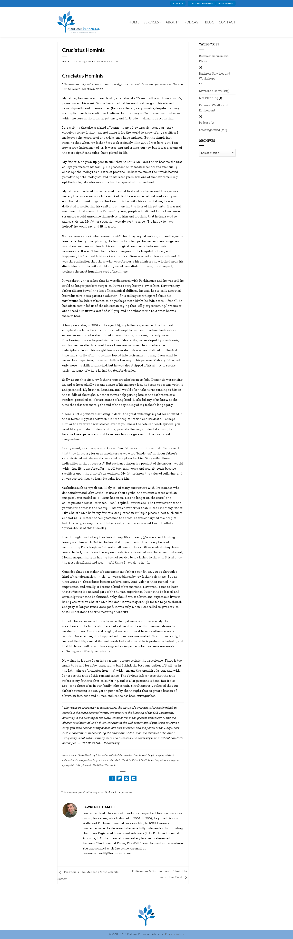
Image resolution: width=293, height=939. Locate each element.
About (172, 22)
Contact (227, 22)
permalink (126, 792)
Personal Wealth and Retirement (213, 107)
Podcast (192, 22)
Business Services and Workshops (214, 76)
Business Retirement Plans (214, 58)
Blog (209, 22)
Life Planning (208, 98)
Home (134, 22)
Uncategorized (96, 792)
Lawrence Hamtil (107, 61)
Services (151, 22)
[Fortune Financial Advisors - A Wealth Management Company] (80, 22)
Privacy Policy (174, 934)
